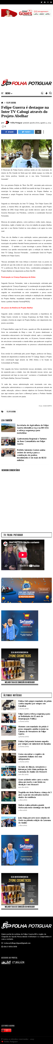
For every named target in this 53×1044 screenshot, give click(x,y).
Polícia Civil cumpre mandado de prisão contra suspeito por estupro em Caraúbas (35, 703)
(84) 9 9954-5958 (10, 947)
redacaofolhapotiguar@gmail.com (17, 943)
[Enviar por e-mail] (38, 132)
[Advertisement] (26, 45)
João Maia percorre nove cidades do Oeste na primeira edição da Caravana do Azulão (34, 820)
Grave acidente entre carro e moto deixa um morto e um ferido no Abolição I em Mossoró (33, 782)
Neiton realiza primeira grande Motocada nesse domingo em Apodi (34, 806)
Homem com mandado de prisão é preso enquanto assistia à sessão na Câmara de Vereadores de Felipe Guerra (33, 730)
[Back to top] (46, 1038)
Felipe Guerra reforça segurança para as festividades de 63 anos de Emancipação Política (34, 716)
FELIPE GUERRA (11, 103)
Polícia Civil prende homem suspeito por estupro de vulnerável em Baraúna (34, 742)
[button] (8, 93)
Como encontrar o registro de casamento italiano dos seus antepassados (31, 756)
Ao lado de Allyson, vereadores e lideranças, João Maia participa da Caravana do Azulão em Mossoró (32, 769)
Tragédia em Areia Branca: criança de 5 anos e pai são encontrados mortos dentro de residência (35, 794)
